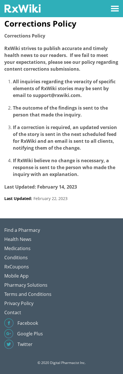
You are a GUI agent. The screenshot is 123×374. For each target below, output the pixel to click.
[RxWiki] (22, 8)
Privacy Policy (18, 303)
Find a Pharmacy (22, 230)
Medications (17, 248)
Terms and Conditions (27, 294)
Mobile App (16, 276)
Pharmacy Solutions (25, 285)
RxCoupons (16, 267)
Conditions (16, 257)
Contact (12, 312)
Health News (17, 239)
